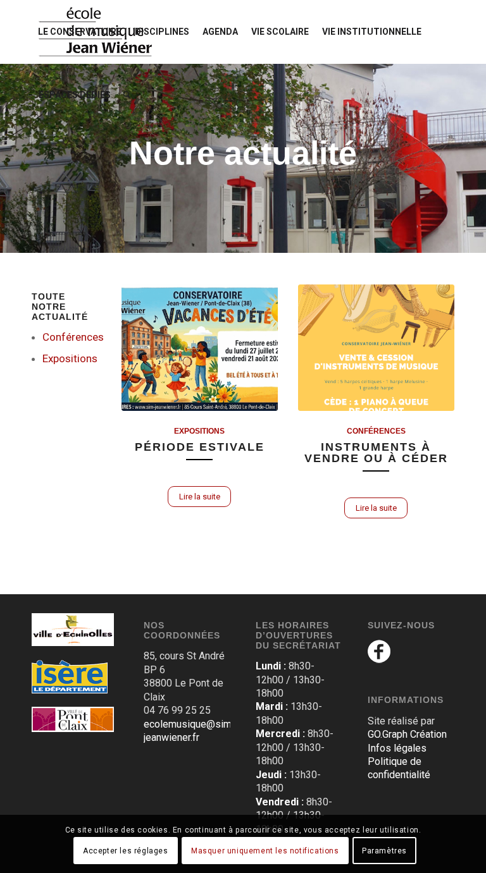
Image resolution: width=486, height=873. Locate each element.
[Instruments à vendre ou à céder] (376, 347)
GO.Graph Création (407, 734)
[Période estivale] (200, 347)
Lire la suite (199, 496)
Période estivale (200, 447)
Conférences (73, 337)
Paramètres (384, 850)
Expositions (69, 358)
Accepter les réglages (125, 850)
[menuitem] (80, 31)
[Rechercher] (127, 94)
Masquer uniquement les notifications (265, 850)
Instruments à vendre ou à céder (376, 453)
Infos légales (397, 748)
